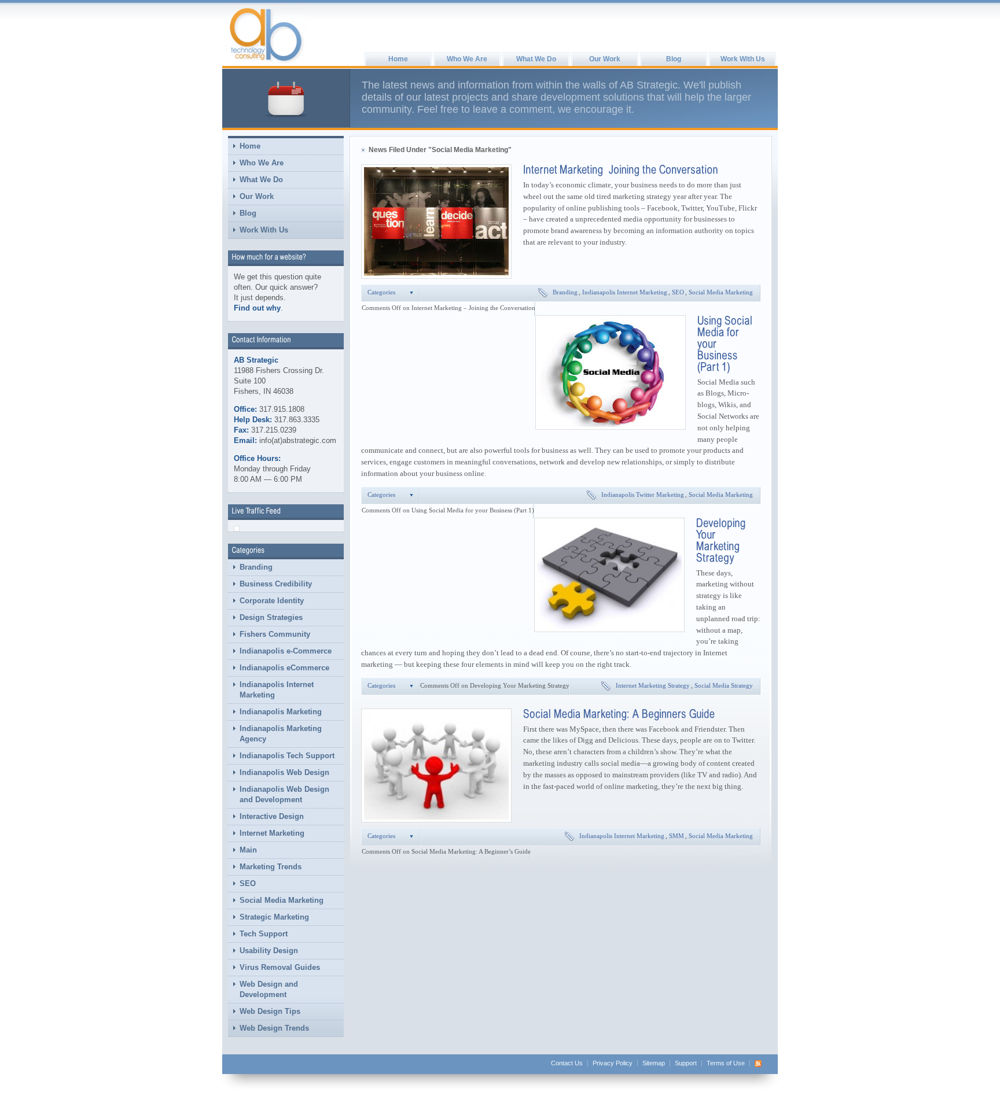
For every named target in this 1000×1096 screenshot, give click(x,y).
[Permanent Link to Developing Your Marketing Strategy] (722, 539)
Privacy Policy (613, 1063)
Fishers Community (275, 634)
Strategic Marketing (274, 917)
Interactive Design (272, 816)
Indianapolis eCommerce (284, 667)
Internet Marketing (272, 833)
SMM (676, 836)
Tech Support (264, 933)
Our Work (604, 59)
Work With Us (742, 59)
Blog (673, 59)
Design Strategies (271, 617)
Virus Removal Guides (280, 967)
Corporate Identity (272, 600)
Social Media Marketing (281, 900)
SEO (248, 883)
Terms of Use (726, 1063)
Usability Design (269, 950)
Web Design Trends (274, 1028)
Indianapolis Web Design (284, 772)
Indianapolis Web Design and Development (284, 794)
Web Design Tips (270, 1011)
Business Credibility (276, 584)
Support (686, 1063)
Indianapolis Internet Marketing (277, 689)
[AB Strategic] (265, 35)
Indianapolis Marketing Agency (281, 733)
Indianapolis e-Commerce (286, 651)
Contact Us (567, 1063)
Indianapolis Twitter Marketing (642, 495)
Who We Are (467, 59)
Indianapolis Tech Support (287, 755)
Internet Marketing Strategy (653, 685)
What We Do (536, 59)
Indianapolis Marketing (281, 711)
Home (398, 59)
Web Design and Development (269, 989)
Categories (381, 292)
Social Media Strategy (723, 685)
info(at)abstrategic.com (297, 440)
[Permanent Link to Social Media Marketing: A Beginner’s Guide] (619, 713)
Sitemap (653, 1063)
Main (248, 850)
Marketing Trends (271, 866)
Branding (256, 567)
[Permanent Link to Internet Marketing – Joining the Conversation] (620, 169)
